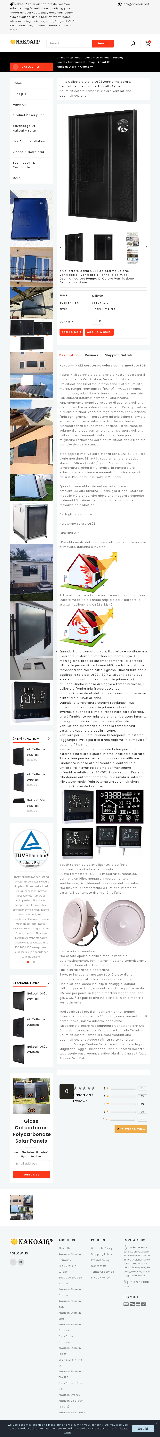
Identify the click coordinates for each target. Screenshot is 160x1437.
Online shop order (69, 57)
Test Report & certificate (24, 165)
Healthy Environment (71, 62)
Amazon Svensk (69, 1395)
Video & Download (97, 57)
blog (92, 62)
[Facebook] (13, 1262)
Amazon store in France (70, 1292)
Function (19, 105)
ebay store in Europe (67, 1268)
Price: (64, 295)
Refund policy (100, 1260)
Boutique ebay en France (70, 1280)
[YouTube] (21, 1262)
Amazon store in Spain (70, 1315)
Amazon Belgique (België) (71, 1403)
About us (65, 1248)
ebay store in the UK (70, 1362)
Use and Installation (29, 141)
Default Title (105, 309)
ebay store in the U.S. (70, 1386)
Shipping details (119, 355)
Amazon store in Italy (70, 1304)
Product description (29, 115)
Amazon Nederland (72, 1412)
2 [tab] (34, 962)
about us (104, 62)
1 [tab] (28, 962)
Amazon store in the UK (70, 1350)
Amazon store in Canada (70, 1327)
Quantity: (67, 321)
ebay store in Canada (67, 1339)
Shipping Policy (101, 1254)
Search (102, 43)
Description (69, 355)
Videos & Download (28, 152)
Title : (64, 309)
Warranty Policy (102, 1248)
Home (17, 83)
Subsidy (118, 57)
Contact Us (99, 1266)
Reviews (92, 355)
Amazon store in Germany (75, 66)
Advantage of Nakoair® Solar (24, 128)
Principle (19, 94)
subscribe (31, 1174)
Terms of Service (102, 1271)
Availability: (69, 303)
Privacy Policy (100, 1277)
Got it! (143, 1429)
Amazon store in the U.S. (70, 1374)
